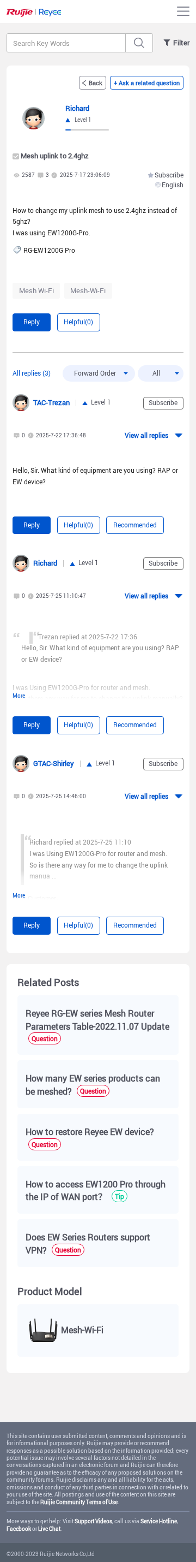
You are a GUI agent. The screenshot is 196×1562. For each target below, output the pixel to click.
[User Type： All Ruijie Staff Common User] (160, 373)
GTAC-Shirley (53, 763)
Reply (31, 322)
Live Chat (49, 1529)
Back (95, 83)
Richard (45, 563)
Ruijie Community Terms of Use (79, 1502)
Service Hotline (158, 1521)
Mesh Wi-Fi (36, 290)
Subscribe (169, 175)
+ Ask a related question (147, 83)
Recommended (135, 525)
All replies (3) (32, 373)
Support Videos (93, 1521)
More (19, 696)
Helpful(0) (78, 322)
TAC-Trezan (51, 402)
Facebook (19, 1529)
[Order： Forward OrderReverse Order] (99, 373)
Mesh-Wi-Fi (88, 290)
